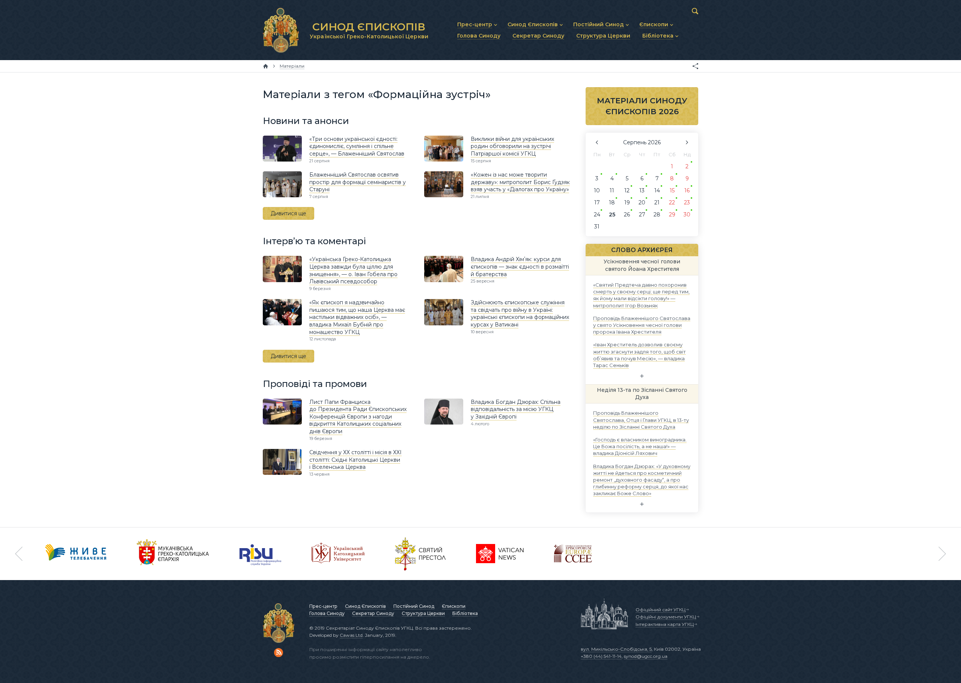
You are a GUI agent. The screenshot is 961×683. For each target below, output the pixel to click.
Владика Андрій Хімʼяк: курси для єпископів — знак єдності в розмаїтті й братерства (520, 266)
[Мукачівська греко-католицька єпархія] (173, 554)
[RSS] (278, 652)
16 (687, 190)
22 (672, 202)
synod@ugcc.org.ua (645, 656)
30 (687, 214)
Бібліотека (465, 613)
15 (672, 190)
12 (627, 190)
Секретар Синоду (373, 613)
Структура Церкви (423, 613)
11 (612, 190)
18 (612, 202)
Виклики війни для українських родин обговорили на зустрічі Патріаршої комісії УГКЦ (512, 146)
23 (687, 202)
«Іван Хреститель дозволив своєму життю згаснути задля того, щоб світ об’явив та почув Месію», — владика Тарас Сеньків (639, 355)
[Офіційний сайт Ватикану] (420, 554)
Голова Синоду (327, 613)
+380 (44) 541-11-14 (601, 656)
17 (597, 202)
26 (627, 214)
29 (672, 214)
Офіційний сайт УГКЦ (660, 609)
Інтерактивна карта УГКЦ (665, 624)
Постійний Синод (413, 606)
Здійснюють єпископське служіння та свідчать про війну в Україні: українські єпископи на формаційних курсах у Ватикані (520, 313)
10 (597, 190)
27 (642, 214)
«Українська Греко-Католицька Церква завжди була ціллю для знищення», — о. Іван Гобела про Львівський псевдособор (353, 270)
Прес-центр (323, 606)
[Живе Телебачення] (76, 554)
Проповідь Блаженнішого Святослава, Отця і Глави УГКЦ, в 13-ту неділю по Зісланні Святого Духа (641, 419)
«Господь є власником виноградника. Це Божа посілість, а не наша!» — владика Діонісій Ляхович (640, 446)
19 (627, 202)
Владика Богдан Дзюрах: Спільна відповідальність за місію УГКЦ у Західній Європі (515, 409)
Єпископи (453, 606)
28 (657, 214)
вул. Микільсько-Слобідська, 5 (616, 649)
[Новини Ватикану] (500, 554)
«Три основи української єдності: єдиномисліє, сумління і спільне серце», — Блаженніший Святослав (356, 146)
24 (597, 214)
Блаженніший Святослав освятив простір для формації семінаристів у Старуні (357, 182)
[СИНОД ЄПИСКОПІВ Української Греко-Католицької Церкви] (281, 30)
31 (596, 226)
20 (642, 202)
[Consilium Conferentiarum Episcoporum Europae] (573, 554)
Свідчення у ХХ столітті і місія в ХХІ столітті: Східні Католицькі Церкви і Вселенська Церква (355, 459)
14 (657, 190)
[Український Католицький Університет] (338, 554)
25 (612, 214)
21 (657, 202)
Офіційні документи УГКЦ (666, 617)
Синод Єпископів (365, 606)
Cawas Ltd (351, 635)
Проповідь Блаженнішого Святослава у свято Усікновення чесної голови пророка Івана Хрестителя (641, 324)
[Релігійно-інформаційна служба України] (260, 554)
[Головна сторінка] (265, 66)
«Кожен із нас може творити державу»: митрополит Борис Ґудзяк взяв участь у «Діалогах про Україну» (520, 182)
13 (642, 190)
